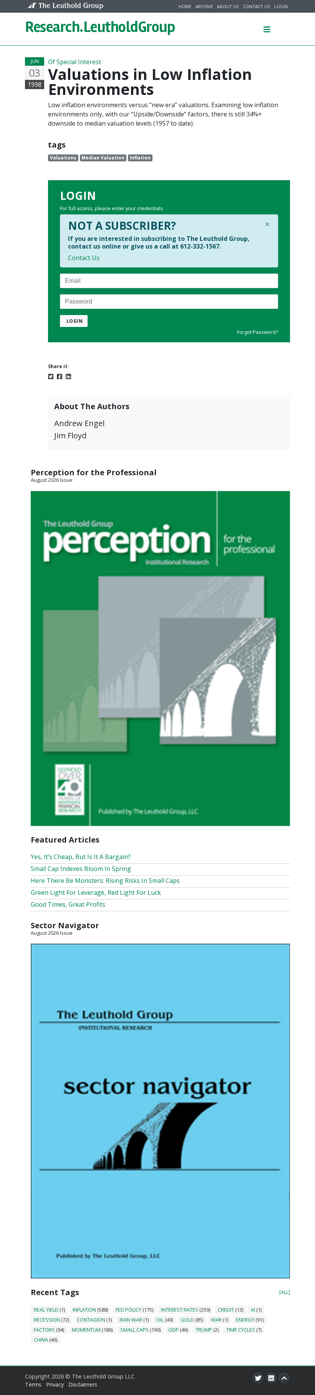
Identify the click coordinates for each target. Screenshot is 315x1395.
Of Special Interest (74, 62)
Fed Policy (128, 1309)
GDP (173, 1329)
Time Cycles (240, 1329)
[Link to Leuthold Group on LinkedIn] (271, 1378)
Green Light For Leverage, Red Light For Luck (96, 892)
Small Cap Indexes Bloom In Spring (81, 868)
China (41, 1339)
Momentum (86, 1329)
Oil (160, 1319)
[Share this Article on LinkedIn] (68, 375)
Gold (187, 1319)
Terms (33, 1384)
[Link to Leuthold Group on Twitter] (258, 1378)
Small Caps (134, 1329)
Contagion (91, 1319)
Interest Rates (179, 1309)
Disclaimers (82, 1384)
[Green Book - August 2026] (160, 658)
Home (185, 6)
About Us (228, 6)
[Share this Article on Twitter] (50, 375)
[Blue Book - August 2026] (160, 1110)
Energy (245, 1319)
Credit (226, 1309)
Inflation (140, 157)
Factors (44, 1329)
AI (253, 1309)
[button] (267, 29)
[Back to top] (284, 1378)
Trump (204, 1329)
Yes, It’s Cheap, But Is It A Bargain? (81, 857)
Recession (47, 1319)
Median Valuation (102, 157)
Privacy (55, 1384)
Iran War (130, 1319)
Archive (204, 6)
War (216, 1319)
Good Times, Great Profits (68, 904)
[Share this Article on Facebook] (59, 375)
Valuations (63, 157)
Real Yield (46, 1309)
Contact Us (256, 6)
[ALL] (284, 1292)
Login (281, 6)
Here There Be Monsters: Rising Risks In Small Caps (105, 880)
